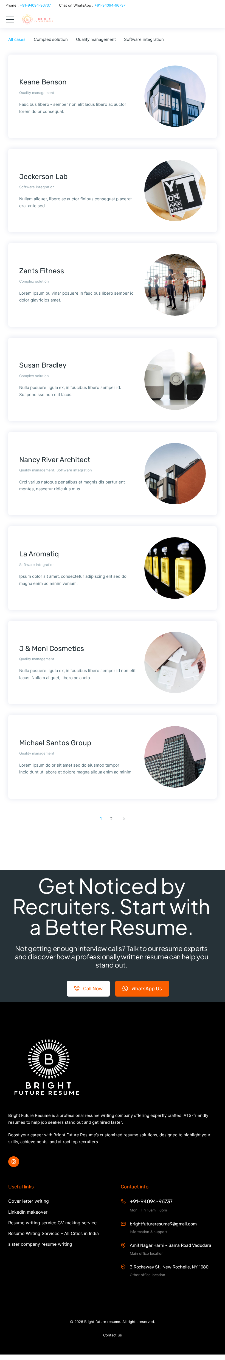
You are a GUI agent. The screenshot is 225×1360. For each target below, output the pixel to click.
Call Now (93, 989)
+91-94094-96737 (35, 5)
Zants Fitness (41, 271)
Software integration (144, 39)
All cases (17, 39)
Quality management (96, 39)
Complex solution (51, 39)
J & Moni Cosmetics (51, 648)
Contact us (112, 1335)
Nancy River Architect (54, 460)
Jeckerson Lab (43, 176)
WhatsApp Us (146, 989)
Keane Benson (43, 82)
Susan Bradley (42, 365)
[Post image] (175, 96)
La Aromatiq (39, 554)
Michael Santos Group (55, 743)
